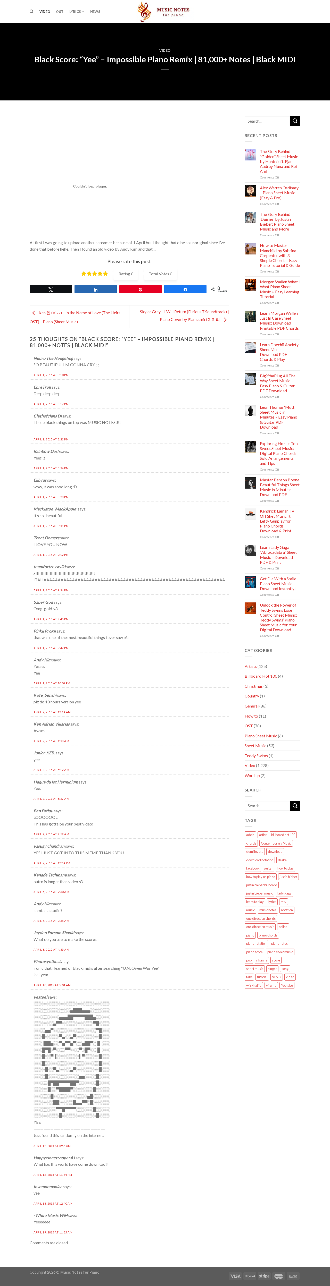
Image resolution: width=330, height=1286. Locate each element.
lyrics (272, 902)
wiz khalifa (253, 985)
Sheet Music (255, 745)
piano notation (256, 943)
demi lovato (254, 851)
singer (272, 969)
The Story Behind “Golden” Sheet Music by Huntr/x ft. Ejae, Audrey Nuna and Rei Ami (279, 161)
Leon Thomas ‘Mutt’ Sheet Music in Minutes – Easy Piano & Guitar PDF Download (278, 417)
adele (250, 835)
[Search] (32, 11)
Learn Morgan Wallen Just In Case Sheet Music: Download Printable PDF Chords (279, 320)
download (275, 851)
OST (59, 12)
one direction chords (261, 918)
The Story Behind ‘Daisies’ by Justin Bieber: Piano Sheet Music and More (277, 222)
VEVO (276, 977)
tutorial (262, 977)
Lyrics (75, 12)
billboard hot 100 (283, 835)
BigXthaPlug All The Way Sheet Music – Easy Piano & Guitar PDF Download (277, 383)
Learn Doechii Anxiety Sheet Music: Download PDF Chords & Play (279, 352)
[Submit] (295, 121)
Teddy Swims (256, 755)
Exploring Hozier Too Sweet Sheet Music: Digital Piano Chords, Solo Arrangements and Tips (279, 453)
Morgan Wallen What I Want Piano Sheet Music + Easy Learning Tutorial (280, 289)
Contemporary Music (276, 843)
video (290, 977)
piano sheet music (280, 952)
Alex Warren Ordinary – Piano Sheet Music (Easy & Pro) (279, 192)
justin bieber (288, 877)
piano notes (279, 943)
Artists (251, 666)
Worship (252, 775)
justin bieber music (259, 893)
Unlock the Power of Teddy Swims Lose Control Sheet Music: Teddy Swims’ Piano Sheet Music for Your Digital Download (278, 617)
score (276, 960)
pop (249, 960)
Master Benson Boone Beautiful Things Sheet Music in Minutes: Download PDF (280, 487)
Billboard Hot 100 (261, 676)
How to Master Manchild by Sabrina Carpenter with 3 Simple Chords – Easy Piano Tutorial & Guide (280, 255)
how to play (285, 868)
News (95, 12)
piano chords (268, 935)
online (283, 927)
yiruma (271, 985)
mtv (283, 902)
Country (252, 695)
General (252, 705)
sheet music (254, 969)
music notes (267, 910)
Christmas (254, 686)
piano (250, 935)
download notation (259, 860)
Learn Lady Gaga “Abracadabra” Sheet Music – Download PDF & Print (278, 555)
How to (251, 715)
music (250, 910)
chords (251, 843)
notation (287, 910)
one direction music (260, 927)
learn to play (255, 902)
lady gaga (284, 893)
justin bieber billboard (261, 885)
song (285, 969)
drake (282, 860)
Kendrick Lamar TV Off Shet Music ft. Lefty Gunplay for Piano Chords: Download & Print (277, 520)
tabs (249, 977)
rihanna (261, 960)
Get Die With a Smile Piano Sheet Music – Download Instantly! (278, 583)
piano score (254, 952)
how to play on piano (260, 877)
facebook (253, 868)
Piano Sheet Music (261, 735)
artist (263, 835)
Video (44, 12)
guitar (268, 868)
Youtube (287, 985)
